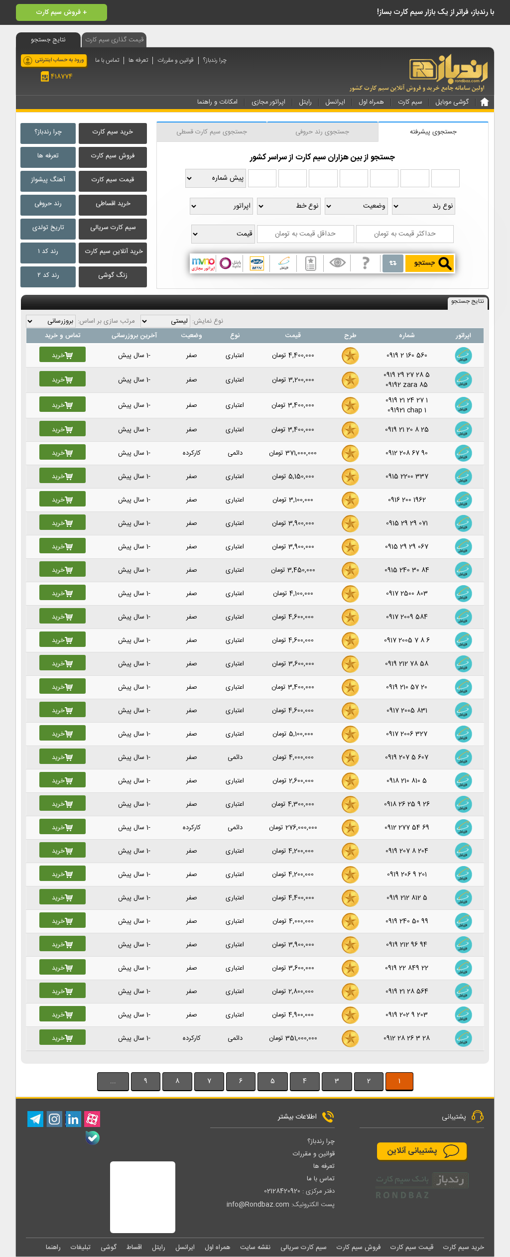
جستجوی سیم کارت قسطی (211, 131)
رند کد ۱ (48, 251)
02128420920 (282, 1191)
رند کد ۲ (48, 275)
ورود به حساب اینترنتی (59, 60)
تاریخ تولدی (48, 227)
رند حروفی (48, 203)
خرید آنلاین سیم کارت (114, 251)
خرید (58, 355)
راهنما (53, 1247)
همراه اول (217, 1247)
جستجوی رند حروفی (322, 131)
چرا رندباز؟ (215, 60)
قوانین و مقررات (175, 60)
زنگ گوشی (113, 275)
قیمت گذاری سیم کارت (114, 39)
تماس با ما (107, 60)
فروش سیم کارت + (61, 12)
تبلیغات (81, 1247)
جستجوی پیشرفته (433, 131)
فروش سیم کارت (112, 155)
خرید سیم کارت (113, 131)
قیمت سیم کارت (113, 179)
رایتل (158, 1247)
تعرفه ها (138, 60)
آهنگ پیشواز (48, 179)
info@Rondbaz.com (258, 1204)
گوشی (109, 1247)
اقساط (134, 1247)
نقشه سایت (255, 1247)
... (113, 1081)
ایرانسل (185, 1247)
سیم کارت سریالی (113, 227)
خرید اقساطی (113, 203)
